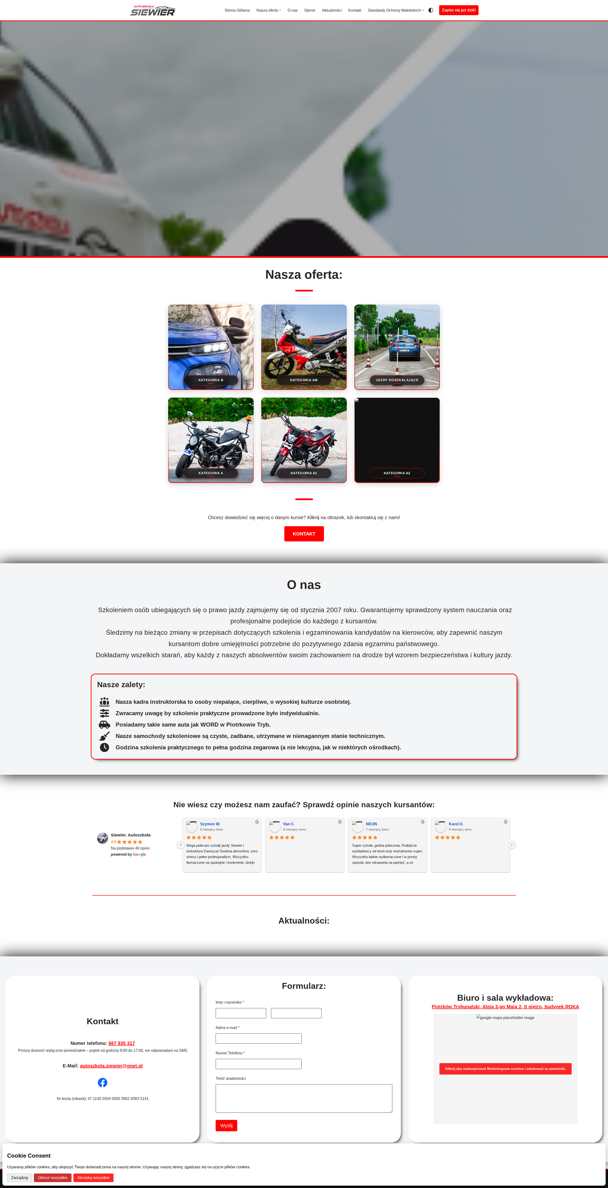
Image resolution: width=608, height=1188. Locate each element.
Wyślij (226, 1125)
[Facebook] (102, 1082)
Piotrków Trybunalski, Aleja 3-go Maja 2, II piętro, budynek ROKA (505, 1006)
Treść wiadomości (231, 1078)
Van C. (289, 824)
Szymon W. (210, 824)
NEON (371, 824)
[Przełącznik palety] (430, 10)
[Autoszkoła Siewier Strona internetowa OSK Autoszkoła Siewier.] (153, 10)
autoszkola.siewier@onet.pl (111, 1065)
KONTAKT (304, 533)
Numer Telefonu (230, 1053)
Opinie (309, 10)
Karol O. (456, 824)
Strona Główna (237, 10)
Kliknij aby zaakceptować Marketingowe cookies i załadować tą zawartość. (505, 1069)
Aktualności (332, 10)
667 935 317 (122, 1043)
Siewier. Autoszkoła (131, 835)
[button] (280, 10)
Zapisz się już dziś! (459, 10)
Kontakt (354, 10)
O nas (293, 10)
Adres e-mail (227, 1028)
